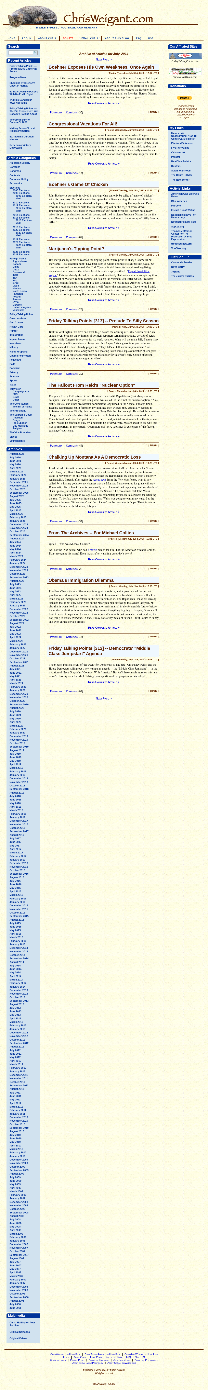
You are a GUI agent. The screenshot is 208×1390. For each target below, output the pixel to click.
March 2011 (16, 1106)
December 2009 (19, 1159)
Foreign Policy (18, 258)
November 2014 (19, 951)
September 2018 (19, 789)
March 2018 (16, 810)
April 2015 (15, 933)
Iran (15, 277)
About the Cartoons (99, 1360)
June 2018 (16, 799)
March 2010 (16, 1149)
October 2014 (17, 955)
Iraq (15, 280)
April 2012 (15, 1061)
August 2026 (17, 453)
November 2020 (19, 697)
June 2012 (16, 1053)
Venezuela (18, 310)
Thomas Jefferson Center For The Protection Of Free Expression (181, 235)
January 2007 (17, 1283)
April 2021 (15, 679)
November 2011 (19, 1078)
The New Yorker (180, 179)
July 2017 (15, 838)
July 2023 (15, 584)
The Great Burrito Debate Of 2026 (20, 121)
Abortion (18, 417)
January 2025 (17, 520)
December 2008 (19, 1202)
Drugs (16, 420)
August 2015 (17, 919)
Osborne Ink (178, 152)
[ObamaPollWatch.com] (185, 75)
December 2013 (19, 990)
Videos (13, 436)
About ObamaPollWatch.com (121, 1362)
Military (14, 347)
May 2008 (15, 1226)
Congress (15, 171)
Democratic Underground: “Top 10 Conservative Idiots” (184, 136)
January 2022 (17, 648)
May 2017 (15, 845)
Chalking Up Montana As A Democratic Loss (95, 457)
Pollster (175, 157)
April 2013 (15, 1018)
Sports (13, 380)
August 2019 (17, 750)
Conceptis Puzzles (182, 262)
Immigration (16, 335)
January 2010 (17, 1156)
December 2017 (19, 820)
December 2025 (19, 482)
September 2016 (19, 873)
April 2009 (15, 1188)
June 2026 (16, 461)
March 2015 (16, 937)
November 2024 (19, 528)
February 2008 (18, 1237)
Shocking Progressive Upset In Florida (22, 84)
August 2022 (17, 623)
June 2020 (16, 715)
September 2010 (19, 1127)
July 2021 (15, 669)
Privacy (14, 372)
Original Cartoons (20, 1332)
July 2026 (15, 457)
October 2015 (17, 912)
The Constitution (19, 403)
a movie (92, 550)
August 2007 (17, 1258)
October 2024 (17, 531)
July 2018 (15, 796)
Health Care (16, 326)
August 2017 (17, 835)
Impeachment (17, 339)
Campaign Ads (21, 391)
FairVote (176, 205)
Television (15, 389)
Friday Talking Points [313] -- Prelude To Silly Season (104, 320)
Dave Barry (178, 267)
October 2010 (17, 1124)
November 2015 (19, 909)
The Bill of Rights (22, 406)
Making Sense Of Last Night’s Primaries (22, 129)
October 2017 (17, 828)
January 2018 (17, 817)
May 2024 (15, 549)
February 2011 (18, 1110)
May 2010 (15, 1142)
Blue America (179, 201)
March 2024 (16, 556)
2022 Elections (21, 239)
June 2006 (16, 1308)
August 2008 (17, 1216)
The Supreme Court (21, 414)
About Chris (47, 38)
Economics (16, 183)
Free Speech (20, 423)
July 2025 (15, 499)
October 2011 (17, 1082)
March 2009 (16, 1191)
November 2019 (19, 739)
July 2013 (15, 1008)
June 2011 (15, 1096)
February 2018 (18, 813)
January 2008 (17, 1240)
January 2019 (17, 775)
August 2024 (17, 538)
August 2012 (17, 1046)
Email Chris (89, 38)
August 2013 (17, 1004)
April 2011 (15, 1103)
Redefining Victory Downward (20, 146)
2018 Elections (21, 227)
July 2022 (15, 626)
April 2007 (15, 1272)
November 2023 (19, 570)
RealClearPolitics (181, 161)
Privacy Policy (77, 1360)
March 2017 (16, 852)
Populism (15, 368)
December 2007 (19, 1244)
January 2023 (17, 605)
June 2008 (16, 1223)
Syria (16, 302)
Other (16, 399)
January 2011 (17, 1113)
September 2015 (19, 916)
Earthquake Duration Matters (22, 138)
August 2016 (17, 877)
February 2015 (18, 941)
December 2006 (19, 1286)
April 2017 (15, 849)
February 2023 (18, 602)
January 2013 (17, 1029)
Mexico (17, 288)
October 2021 (17, 658)
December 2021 (19, 651)
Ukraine (17, 304)
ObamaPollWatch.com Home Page (141, 1354)
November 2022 (19, 612)
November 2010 (19, 1120)
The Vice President (20, 432)
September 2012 (19, 1043)
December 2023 (19, 566)
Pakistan (18, 293)
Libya (16, 285)
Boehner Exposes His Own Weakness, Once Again (101, 67)
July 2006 (15, 1304)
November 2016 (19, 866)
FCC (15, 394)
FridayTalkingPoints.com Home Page (102, 1354)
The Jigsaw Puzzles (182, 276)
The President (18, 410)
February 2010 (18, 1152)
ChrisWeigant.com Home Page (65, 1354)
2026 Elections (21, 251)
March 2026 (16, 471)
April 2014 (15, 976)
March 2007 (16, 1276)
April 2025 (15, 510)
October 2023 (17, 573)
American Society (20, 162)
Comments (72, 112)
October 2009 (17, 1166)
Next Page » (104, 59)
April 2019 (15, 764)
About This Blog (117, 38)
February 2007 (18, 1279)
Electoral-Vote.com (182, 143)
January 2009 (17, 1198)
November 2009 (19, 1163)
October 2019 (17, 743)
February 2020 (18, 729)
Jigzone (175, 271)
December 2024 (19, 524)
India (15, 274)
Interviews (16, 343)
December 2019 (19, 736)
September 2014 (19, 958)
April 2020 (15, 722)
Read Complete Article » (104, 103)
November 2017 (19, 824)
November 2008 (19, 1205)
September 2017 (19, 831)
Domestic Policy (19, 179)
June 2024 (16, 545)
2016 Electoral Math (24, 221)
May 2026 (15, 464)
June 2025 (16, 503)
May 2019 (15, 761)
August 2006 (17, 1300)
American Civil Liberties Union (185, 195)
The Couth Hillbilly (181, 175)
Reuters (176, 166)
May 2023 (15, 591)
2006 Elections (21, 190)
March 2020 (16, 725)
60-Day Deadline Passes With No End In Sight (24, 93)
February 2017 (18, 856)
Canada (17, 264)
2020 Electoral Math (24, 234)
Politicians (16, 359)
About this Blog (114, 1357)
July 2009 (15, 1177)
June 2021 (16, 672)
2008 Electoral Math (24, 197)
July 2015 (15, 923)
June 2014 (16, 969)
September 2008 (19, 1212)
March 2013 (16, 1022)
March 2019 (16, 767)
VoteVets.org (178, 248)
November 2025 (19, 485)
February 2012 (18, 1067)
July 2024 (15, 542)
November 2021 (19, 655)
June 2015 (16, 926)
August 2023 (17, 581)
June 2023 (16, 588)
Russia (17, 299)
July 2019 (15, 753)
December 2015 (19, 905)
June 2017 (16, 842)
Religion (17, 428)
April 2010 (15, 1145)
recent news (99, 479)
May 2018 (15, 803)
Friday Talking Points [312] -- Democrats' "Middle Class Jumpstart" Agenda (99, 651)
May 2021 (15, 676)
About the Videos (121, 1360)
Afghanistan (20, 261)
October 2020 (17, 700)
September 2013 (19, 1000)
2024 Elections (21, 242)
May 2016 (15, 888)
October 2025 (17, 489)
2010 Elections (21, 202)
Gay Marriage (20, 425)
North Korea (20, 291)
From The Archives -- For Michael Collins (91, 532)
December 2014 (19, 947)
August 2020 (17, 708)
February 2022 (18, 644)
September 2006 (19, 1297)
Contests (15, 175)
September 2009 (19, 1170)
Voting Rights (17, 440)
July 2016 (15, 880)
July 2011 (15, 1092)
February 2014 (18, 983)
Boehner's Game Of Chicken (78, 184)
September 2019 (19, 746)
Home (11, 38)
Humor (13, 330)
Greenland (19, 272)
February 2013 (18, 1025)
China (16, 266)
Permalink (56, 112)
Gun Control (16, 322)
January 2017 (17, 859)
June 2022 (16, 630)
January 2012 (17, 1071)
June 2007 (16, 1265)
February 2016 (18, 898)
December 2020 (19, 694)
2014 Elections (21, 215)
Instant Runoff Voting (183, 210)
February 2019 (18, 771)
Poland (17, 296)
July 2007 (15, 1261)
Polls (12, 364)
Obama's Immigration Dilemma (81, 580)
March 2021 (16, 683)
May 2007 (15, 1269)
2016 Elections (21, 217)
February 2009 (18, 1194)
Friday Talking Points (22, 314)
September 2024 (19, 535)
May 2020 (15, 718)
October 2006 (17, 1293)
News (16, 397)
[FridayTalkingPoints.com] (185, 59)
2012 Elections (21, 205)
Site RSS (140, 1357)
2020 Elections (21, 229)
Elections (15, 187)
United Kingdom (22, 307)
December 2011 (19, 1075)
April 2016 (15, 891)
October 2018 (17, 785)
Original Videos (18, 1338)
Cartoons (15, 167)
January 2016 (17, 902)
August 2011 (17, 1089)
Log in (26, 38)
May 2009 (15, 1184)
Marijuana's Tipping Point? (76, 248)
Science (14, 376)
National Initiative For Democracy (183, 216)
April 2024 (15, 552)
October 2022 (17, 616)
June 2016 (16, 884)
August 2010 (17, 1131)
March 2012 (16, 1064)
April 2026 (15, 468)
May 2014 (15, 972)
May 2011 (15, 1099)
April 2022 (15, 637)
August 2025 (17, 496)
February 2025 (18, 517)
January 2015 (17, 944)
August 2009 (17, 1173)
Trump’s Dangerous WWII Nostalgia (21, 101)
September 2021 (19, 662)
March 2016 (16, 895)
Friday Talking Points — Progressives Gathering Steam (23, 69)
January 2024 (17, 563)
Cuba (16, 269)
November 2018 (19, 782)
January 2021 (17, 690)
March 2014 (16, 979)
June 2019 (16, 757)
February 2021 (18, 686)
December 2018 (19, 778)
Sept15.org (177, 226)
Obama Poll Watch (20, 355)
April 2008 (15, 1230)
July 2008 (15, 1219)
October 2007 (17, 1251)
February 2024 (18, 559)
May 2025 (15, 506)
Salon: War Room (181, 170)
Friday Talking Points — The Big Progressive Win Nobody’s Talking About (24, 111)
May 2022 (15, 633)
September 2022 (19, 619)
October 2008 (17, 1209)
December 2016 (19, 863)
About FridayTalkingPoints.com (87, 1362)
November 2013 (19, 993)
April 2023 (15, 595)
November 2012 (19, 1036)
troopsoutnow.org (181, 243)
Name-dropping (18, 351)
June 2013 (16, 1011)
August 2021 (17, 665)
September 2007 (19, 1255)
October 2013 (17, 997)
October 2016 (17, 870)
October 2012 (17, 1039)
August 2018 (17, 792)
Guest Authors (18, 318)
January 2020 (17, 732)
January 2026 (17, 478)
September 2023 (19, 577)
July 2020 (15, 711)
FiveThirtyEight (180, 147)
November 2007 (19, 1247)
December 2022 (19, 609)
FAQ (138, 38)
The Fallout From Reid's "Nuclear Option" (92, 385)
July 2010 (15, 1135)
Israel (16, 283)
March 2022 (16, 641)
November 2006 (19, 1290)
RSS (150, 38)
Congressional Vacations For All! (83, 123)
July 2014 (15, 965)
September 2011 (19, 1085)
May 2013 (15, 1014)
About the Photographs (146, 1360)
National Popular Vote (183, 222)
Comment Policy (58, 1360)
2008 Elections (21, 193)
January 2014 (17, 986)
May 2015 (15, 930)
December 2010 (19, 1117)
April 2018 (15, 806)
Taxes (13, 384)
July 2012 (15, 1050)
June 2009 (16, 1180)
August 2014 (17, 962)
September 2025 (19, 492)
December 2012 (19, 1032)
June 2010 (16, 1138)
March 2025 (16, 514)
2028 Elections (21, 254)
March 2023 (16, 598)
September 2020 (19, 704)
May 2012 (15, 1057)
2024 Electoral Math (24, 246)
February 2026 (18, 475)
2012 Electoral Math (24, 209)
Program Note (18, 77)
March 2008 (16, 1233)
